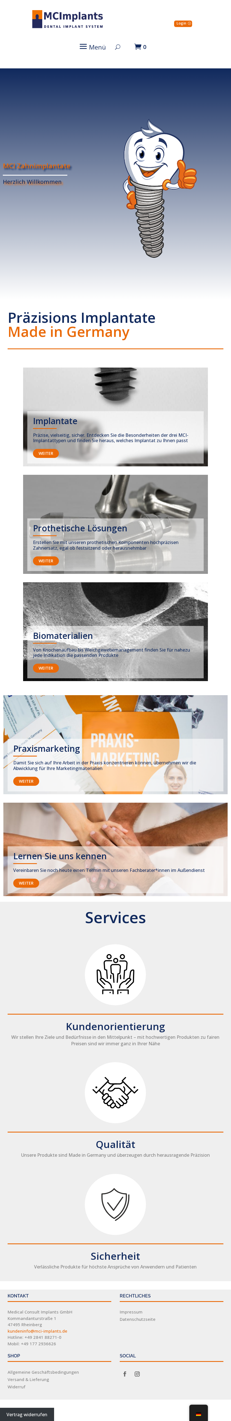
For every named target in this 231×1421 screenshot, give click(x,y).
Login (181, 23)
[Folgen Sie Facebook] (125, 1374)
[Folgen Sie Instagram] (137, 1374)
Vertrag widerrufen (26, 1414)
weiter (46, 453)
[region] (115, 183)
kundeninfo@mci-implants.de (37, 1331)
